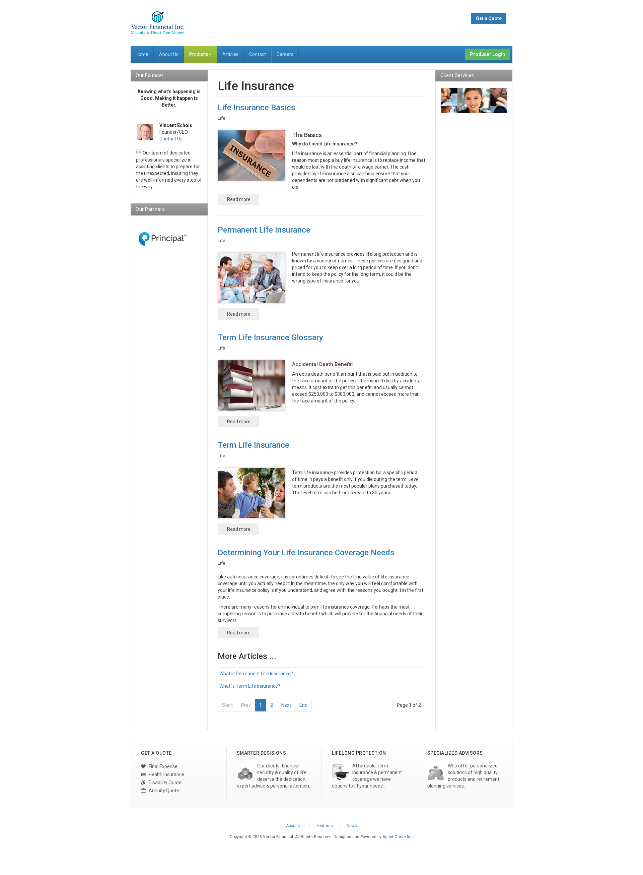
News (352, 825)
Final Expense (162, 766)
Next (286, 705)
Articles (230, 54)
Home (142, 54)
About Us (168, 54)
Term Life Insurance (253, 445)
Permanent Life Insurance (264, 230)
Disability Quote (165, 782)
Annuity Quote (163, 790)
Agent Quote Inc (397, 836)
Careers (285, 54)
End (303, 705)
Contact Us (171, 138)
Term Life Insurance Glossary (270, 337)
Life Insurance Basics (256, 107)
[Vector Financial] (157, 23)
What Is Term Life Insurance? (249, 686)
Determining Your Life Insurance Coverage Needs (306, 552)
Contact (257, 54)
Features (324, 825)
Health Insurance (166, 774)
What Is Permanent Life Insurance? (256, 673)
